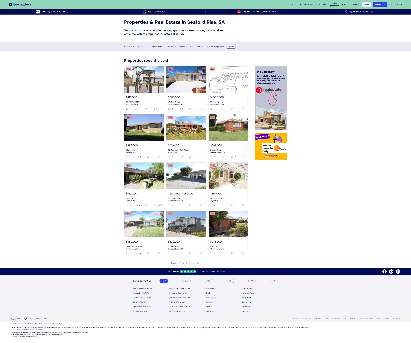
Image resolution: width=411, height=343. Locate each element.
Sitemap (386, 319)
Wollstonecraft (211, 297)
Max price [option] (182, 46)
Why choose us (305, 319)
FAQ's (346, 4)
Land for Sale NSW (140, 311)
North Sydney (247, 302)
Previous (174, 263)
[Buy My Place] (20, 4)
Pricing (295, 319)
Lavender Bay (247, 288)
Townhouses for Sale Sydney (180, 297)
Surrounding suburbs (216, 47)
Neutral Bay (246, 307)
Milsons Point (210, 288)
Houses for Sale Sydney (178, 293)
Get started (380, 4)
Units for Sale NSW (140, 302)
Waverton (209, 302)
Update (231, 47)
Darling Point (246, 297)
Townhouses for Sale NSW (143, 297)
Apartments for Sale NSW (142, 307)
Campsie (245, 311)
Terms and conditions (366, 319)
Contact (355, 4)
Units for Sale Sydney (177, 302)
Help (345, 319)
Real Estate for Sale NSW (142, 288)
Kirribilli (208, 293)
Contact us (353, 319)
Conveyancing (336, 319)
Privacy (378, 319)
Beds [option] (191, 46)
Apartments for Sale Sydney (179, 307)
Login (366, 4)
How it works (321, 4)
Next (198, 263)
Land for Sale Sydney (177, 311)
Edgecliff (209, 307)
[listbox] (172, 46)
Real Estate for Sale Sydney (179, 288)
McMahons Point (248, 293)
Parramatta (210, 311)
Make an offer (396, 319)
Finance (326, 319)
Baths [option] (199, 46)
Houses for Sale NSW (141, 293)
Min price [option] (171, 46)
